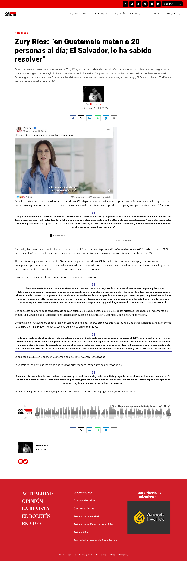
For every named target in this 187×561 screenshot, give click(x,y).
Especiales (152, 14)
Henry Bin (96, 104)
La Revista (100, 14)
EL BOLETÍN (36, 516)
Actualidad (78, 14)
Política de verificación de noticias (94, 524)
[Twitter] (25, 462)
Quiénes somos (83, 492)
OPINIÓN (32, 501)
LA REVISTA (35, 508)
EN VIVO (31, 523)
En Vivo (135, 14)
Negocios (173, 14)
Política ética (81, 532)
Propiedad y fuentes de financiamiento (96, 540)
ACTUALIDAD (37, 493)
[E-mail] (20, 462)
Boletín (120, 14)
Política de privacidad (86, 516)
